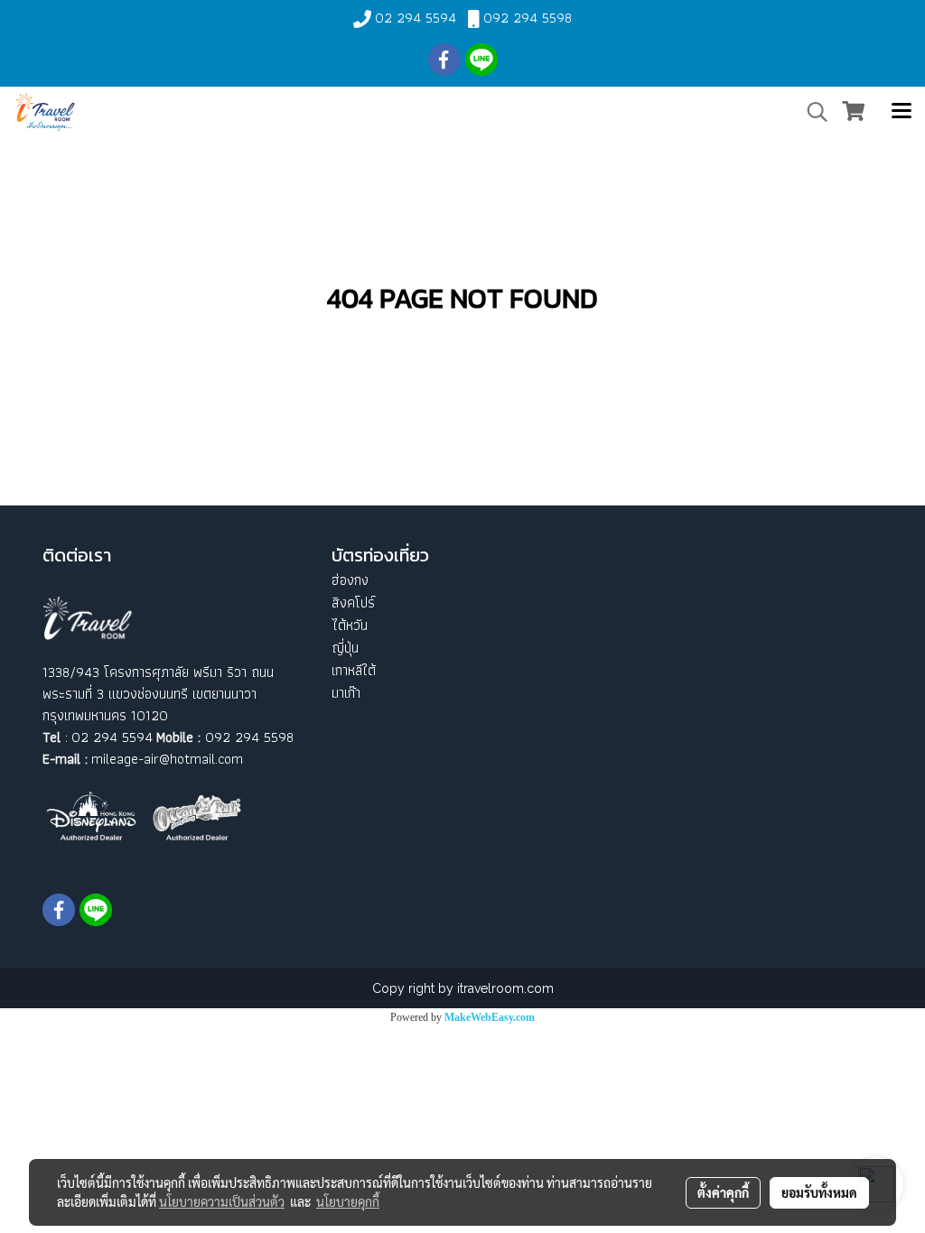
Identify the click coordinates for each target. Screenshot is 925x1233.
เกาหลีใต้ (354, 670)
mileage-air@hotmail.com (167, 758)
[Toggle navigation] (901, 112)
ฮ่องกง (350, 580)
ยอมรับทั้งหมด (819, 1192)
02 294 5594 (415, 17)
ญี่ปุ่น (345, 647)
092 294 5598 (527, 17)
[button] (811, 112)
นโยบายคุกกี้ (347, 1201)
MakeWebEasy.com (489, 1017)
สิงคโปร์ (353, 602)
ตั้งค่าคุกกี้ (723, 1192)
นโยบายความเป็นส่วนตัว (222, 1201)
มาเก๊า (346, 692)
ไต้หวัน (350, 625)
